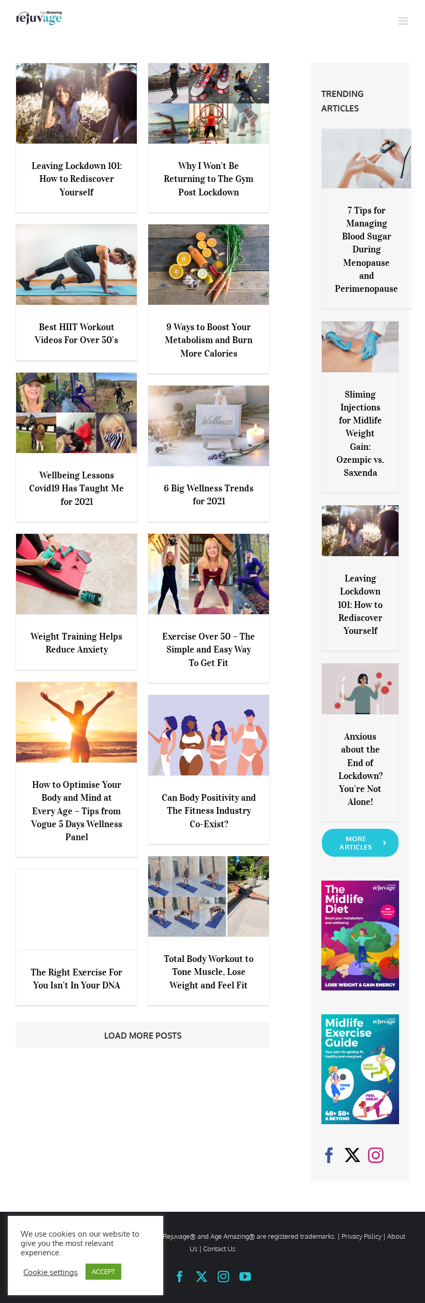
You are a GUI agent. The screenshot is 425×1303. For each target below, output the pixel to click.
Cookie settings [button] (50, 1272)
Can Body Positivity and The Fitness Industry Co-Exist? (209, 810)
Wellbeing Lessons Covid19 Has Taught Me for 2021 (76, 488)
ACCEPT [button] (103, 1271)
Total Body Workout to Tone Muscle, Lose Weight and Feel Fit (208, 971)
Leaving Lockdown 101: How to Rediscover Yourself (77, 178)
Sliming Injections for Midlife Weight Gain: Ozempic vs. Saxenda (360, 433)
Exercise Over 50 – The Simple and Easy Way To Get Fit (208, 649)
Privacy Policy (361, 1236)
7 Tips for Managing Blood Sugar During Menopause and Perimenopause (366, 249)
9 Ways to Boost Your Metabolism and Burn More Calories (208, 340)
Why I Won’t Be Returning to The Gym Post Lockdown (208, 178)
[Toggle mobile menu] (404, 21)
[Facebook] (329, 1155)
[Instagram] (376, 1155)
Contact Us (219, 1248)
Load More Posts (142, 1035)
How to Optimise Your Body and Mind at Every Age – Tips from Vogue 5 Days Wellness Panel (76, 811)
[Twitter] (352, 1155)
